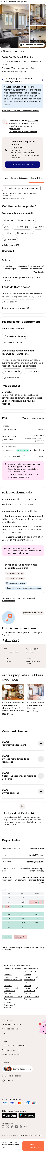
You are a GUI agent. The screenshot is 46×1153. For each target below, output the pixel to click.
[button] (32, 45)
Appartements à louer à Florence (31, 970)
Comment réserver (19, 178)
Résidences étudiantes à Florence (9, 1005)
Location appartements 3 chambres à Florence (11, 989)
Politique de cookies (11, 1050)
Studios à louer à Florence (31, 997)
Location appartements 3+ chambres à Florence (31, 989)
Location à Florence (12, 969)
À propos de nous (10, 1029)
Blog (4, 1033)
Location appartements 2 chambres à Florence (31, 978)
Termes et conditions (11, 1054)
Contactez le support (11, 1076)
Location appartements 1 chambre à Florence (13, 977)
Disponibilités (37, 178)
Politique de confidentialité (13, 1045)
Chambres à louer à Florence (13, 997)
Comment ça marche (11, 1024)
